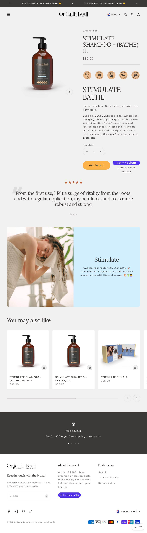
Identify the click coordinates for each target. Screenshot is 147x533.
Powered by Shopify (44, 522)
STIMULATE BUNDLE (114, 377)
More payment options (126, 169)
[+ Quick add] (44, 367)
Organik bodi (90, 30)
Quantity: (88, 145)
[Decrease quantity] (87, 151)
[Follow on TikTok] (31, 511)
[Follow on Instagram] (16, 511)
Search (102, 472)
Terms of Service (108, 477)
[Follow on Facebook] (9, 511)
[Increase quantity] (100, 151)
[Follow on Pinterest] (23, 511)
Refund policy (106, 483)
